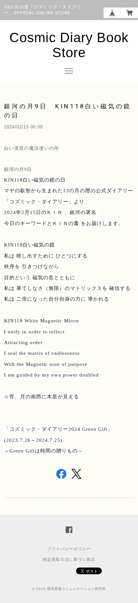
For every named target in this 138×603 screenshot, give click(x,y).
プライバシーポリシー (69, 548)
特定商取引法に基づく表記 (69, 559)
